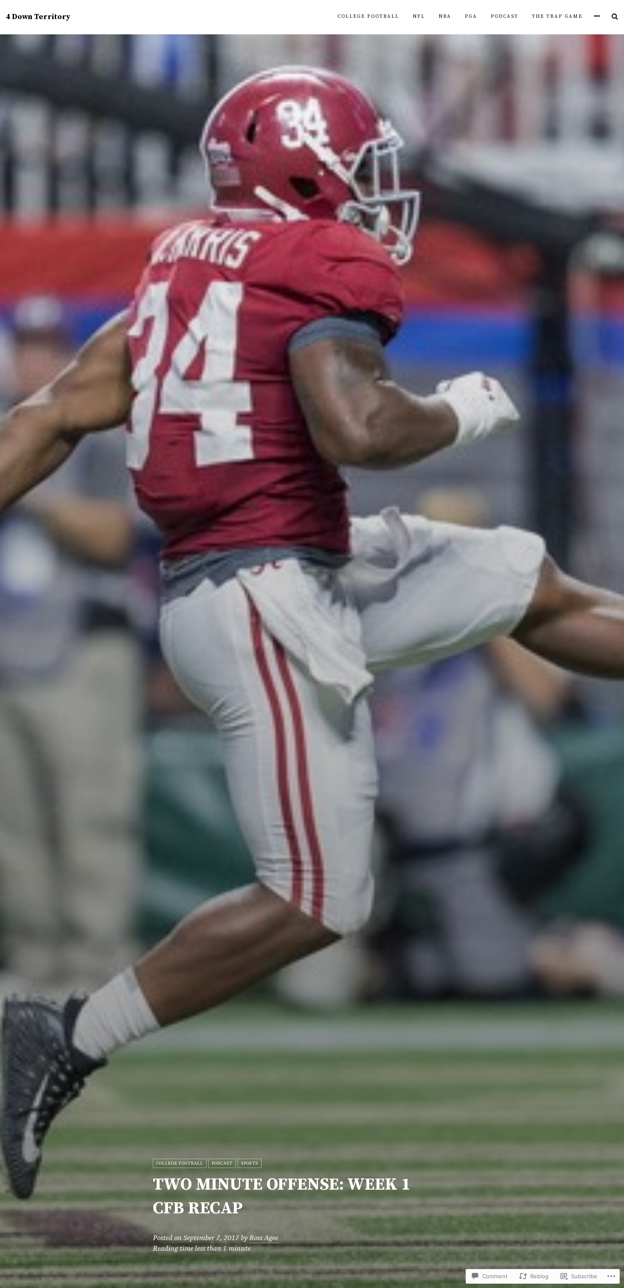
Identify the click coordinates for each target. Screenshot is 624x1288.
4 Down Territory (38, 17)
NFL (419, 17)
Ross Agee (263, 1238)
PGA (471, 17)
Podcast (504, 17)
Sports (249, 1163)
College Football (368, 17)
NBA (444, 17)
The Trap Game (557, 17)
